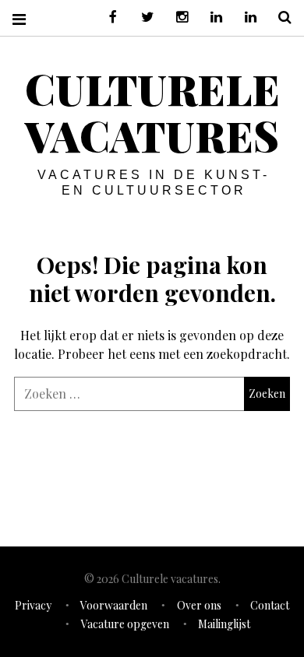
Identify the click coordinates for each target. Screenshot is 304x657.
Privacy (33, 605)
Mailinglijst (224, 624)
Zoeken (279, 17)
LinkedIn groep (210, 17)
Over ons (199, 605)
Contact (269, 605)
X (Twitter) (141, 17)
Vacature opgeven (125, 624)
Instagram (176, 17)
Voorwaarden (113, 605)
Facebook (107, 17)
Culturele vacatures (152, 112)
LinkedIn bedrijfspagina (244, 17)
